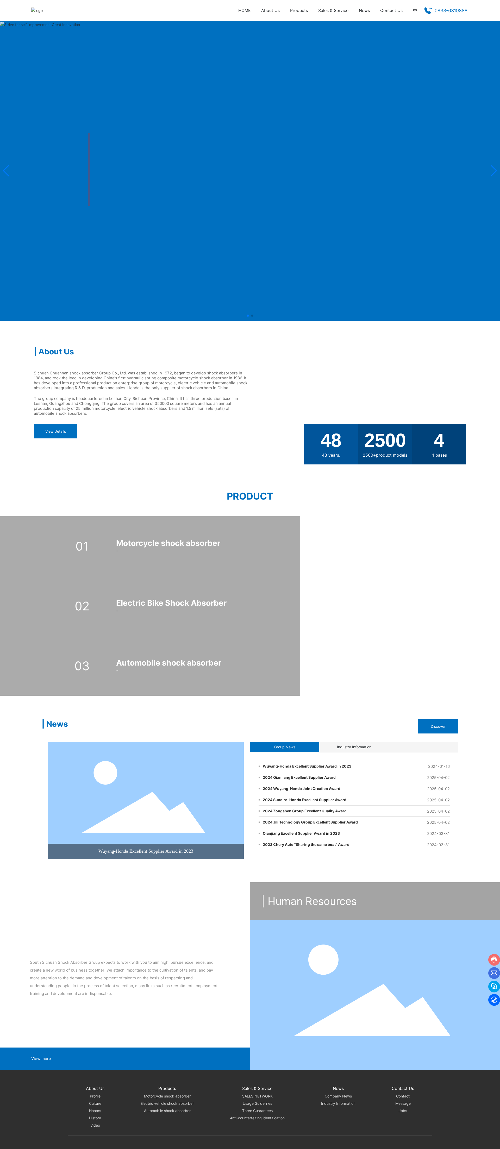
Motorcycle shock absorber (168, 543)
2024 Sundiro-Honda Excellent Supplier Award (304, 799)
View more (41, 1058)
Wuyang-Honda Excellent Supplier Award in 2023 (145, 851)
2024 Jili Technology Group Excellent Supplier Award (310, 822)
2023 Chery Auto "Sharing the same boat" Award (306, 844)
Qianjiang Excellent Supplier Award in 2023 (301, 833)
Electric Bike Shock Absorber (171, 603)
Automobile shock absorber (168, 662)
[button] (248, 316)
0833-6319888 (451, 10)
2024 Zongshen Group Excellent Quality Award (305, 811)
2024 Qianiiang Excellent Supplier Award (299, 777)
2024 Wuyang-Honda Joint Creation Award (301, 788)
